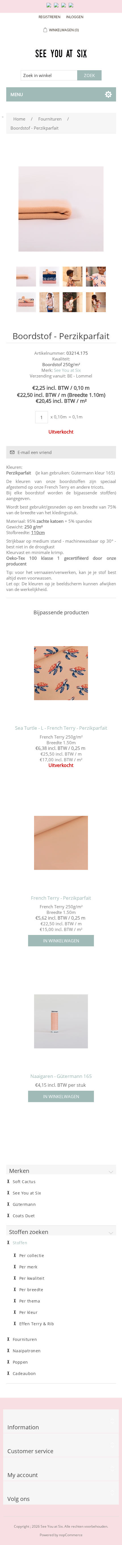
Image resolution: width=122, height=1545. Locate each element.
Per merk (28, 1267)
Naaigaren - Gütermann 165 (61, 1076)
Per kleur (28, 1312)
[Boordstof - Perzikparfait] (26, 277)
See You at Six (67, 370)
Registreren (49, 16)
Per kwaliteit (32, 1278)
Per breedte (31, 1289)
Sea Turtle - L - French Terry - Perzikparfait (61, 728)
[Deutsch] (72, 7)
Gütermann (24, 1204)
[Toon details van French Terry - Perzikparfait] (61, 843)
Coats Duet (24, 1215)
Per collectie (31, 1255)
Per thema (29, 1301)
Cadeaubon (24, 1373)
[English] (50, 7)
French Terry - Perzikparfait (61, 898)
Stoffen (20, 1242)
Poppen (20, 1362)
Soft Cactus (24, 1181)
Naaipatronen (27, 1350)
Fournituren (25, 1339)
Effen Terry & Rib (36, 1323)
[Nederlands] (57, 7)
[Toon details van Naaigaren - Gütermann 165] (61, 1021)
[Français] (64, 7)
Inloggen (74, 16)
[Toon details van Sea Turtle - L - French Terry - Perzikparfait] (61, 673)
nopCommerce (71, 1534)
